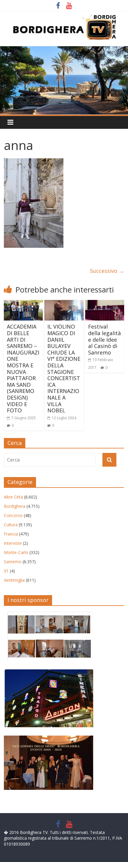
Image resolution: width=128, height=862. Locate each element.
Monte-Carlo (16, 552)
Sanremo (12, 561)
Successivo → (107, 270)
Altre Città (13, 497)
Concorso (13, 515)
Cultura (11, 524)
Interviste (13, 543)
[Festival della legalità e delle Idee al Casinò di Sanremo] (104, 303)
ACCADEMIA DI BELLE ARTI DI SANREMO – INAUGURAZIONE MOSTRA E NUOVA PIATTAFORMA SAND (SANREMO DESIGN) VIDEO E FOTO (23, 368)
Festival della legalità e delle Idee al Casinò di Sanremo (104, 339)
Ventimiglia (14, 580)
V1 (6, 571)
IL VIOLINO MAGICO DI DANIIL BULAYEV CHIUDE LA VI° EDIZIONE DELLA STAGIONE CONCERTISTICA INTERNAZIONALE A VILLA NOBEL (63, 368)
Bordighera (14, 506)
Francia (11, 534)
